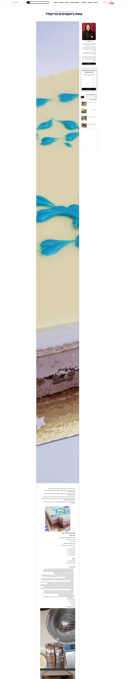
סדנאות (62, 2)
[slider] (58, 669)
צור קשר (56, 2)
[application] (57, 639)
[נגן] (73, 669)
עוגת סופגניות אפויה (92, 102)
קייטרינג (67, 2)
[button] (58, 639)
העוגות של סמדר (74, 2)
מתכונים (84, 2)
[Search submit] (28, 2)
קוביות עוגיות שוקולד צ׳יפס (91, 124)
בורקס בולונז (94, 109)
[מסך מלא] (41, 669)
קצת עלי (90, 2)
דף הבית (95, 2)
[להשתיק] (43, 669)
